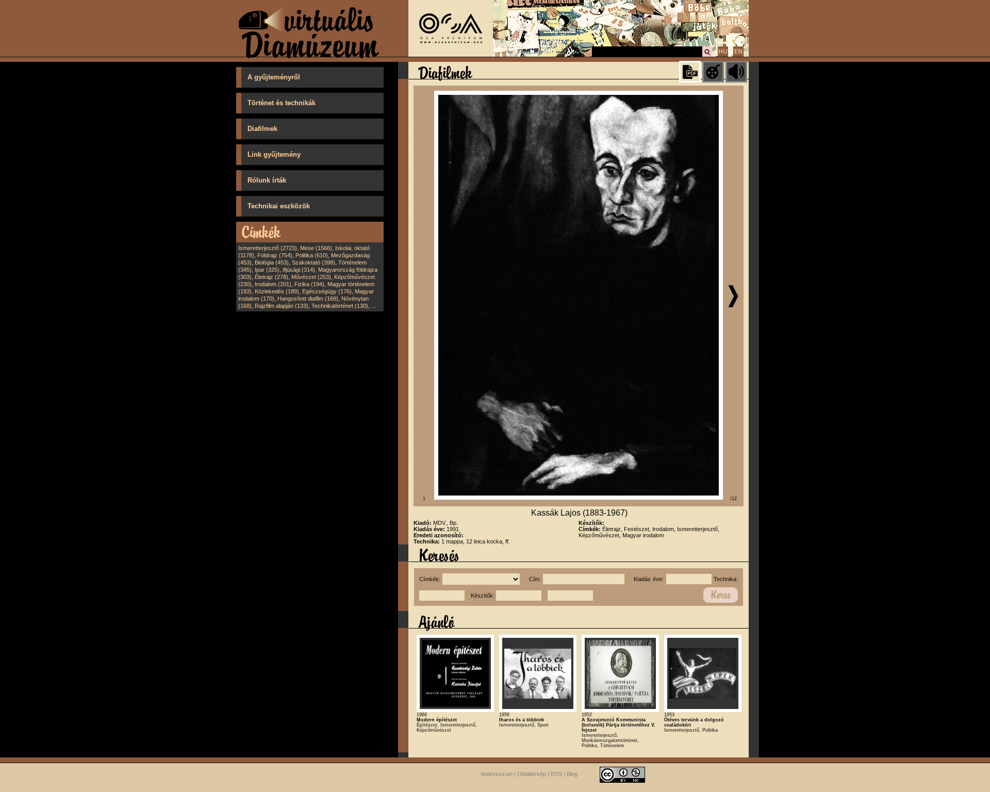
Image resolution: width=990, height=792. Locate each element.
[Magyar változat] (723, 55)
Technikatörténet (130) (339, 306)
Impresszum (497, 774)
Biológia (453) (272, 262)
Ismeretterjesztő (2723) (267, 248)
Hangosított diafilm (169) (307, 298)
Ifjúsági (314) (299, 270)
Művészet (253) (311, 277)
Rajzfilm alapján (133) (281, 306)
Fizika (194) (309, 284)
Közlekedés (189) (277, 291)
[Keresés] (707, 55)
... (373, 306)
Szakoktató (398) (313, 262)
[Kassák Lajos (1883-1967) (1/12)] (578, 497)
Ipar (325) (267, 270)
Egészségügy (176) (327, 291)
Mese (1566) (316, 248)
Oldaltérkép (531, 774)
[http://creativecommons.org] (622, 774)
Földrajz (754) (274, 255)
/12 (733, 498)
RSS (556, 774)
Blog (572, 774)
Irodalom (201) (273, 284)
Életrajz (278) (271, 277)
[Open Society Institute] (450, 54)
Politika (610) (311, 255)
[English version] (738, 55)
